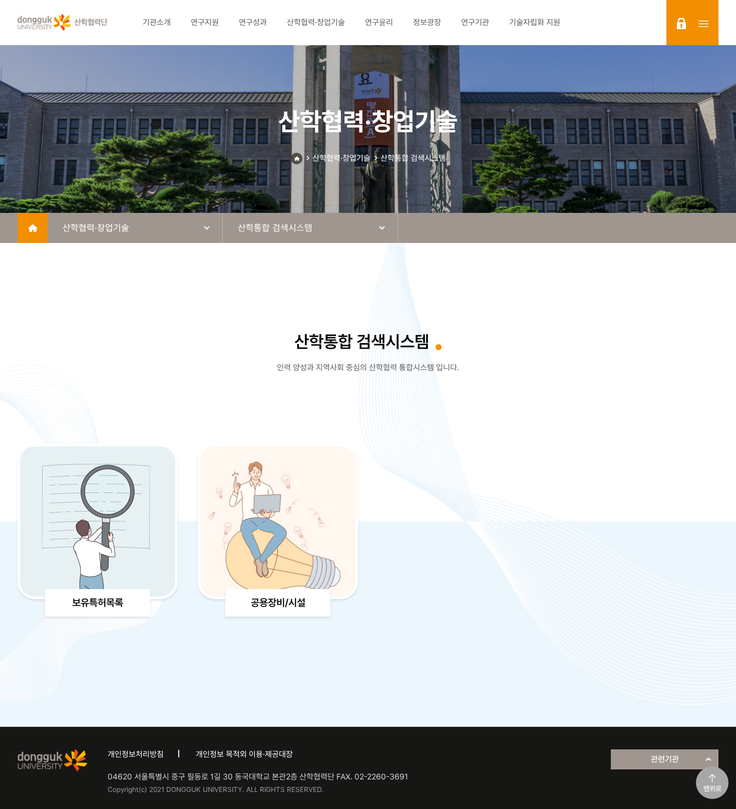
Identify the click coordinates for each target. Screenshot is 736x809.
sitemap (703, 24)
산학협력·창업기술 (341, 158)
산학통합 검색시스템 (413, 158)
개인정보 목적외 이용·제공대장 (244, 754)
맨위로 (712, 788)
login (681, 24)
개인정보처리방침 (136, 754)
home (33, 228)
